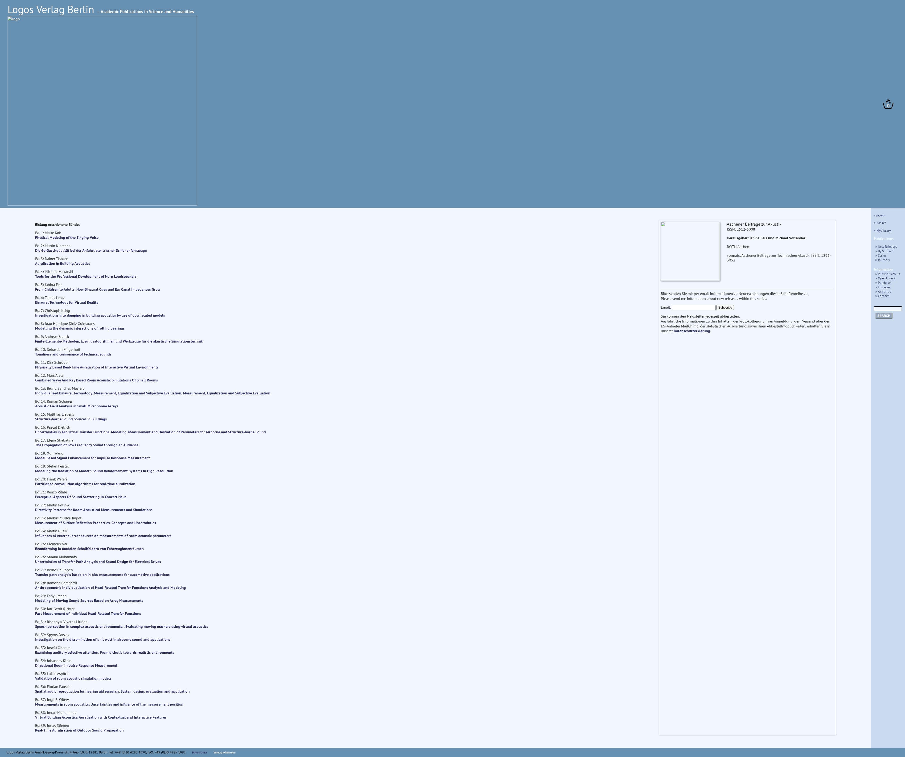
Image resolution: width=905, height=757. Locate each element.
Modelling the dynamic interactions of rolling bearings (80, 328)
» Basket (880, 222)
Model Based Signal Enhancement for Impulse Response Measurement (92, 457)
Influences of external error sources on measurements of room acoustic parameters (103, 535)
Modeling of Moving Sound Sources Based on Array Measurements (89, 600)
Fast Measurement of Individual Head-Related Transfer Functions (88, 613)
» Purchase (883, 282)
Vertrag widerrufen (225, 752)
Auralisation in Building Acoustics (62, 263)
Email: (666, 307)
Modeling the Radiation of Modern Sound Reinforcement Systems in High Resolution (104, 470)
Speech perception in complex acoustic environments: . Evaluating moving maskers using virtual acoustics (121, 626)
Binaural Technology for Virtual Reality (66, 302)
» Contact (882, 296)
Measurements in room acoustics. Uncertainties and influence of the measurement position (109, 704)
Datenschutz (199, 752)
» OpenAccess (885, 278)
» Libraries (882, 287)
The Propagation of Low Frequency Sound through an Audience (86, 445)
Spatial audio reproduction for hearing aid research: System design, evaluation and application (112, 691)
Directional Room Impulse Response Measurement (76, 665)
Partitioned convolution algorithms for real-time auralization (85, 483)
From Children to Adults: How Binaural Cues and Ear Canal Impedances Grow (97, 289)
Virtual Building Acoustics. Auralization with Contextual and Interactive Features (101, 717)
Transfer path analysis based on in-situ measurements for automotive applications (102, 574)
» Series (880, 255)
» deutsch (879, 215)
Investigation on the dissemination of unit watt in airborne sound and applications (102, 639)
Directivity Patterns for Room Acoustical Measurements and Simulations (93, 509)
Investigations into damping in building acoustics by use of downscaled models (100, 315)
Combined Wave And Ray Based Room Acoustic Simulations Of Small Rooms (96, 380)
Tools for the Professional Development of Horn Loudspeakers (85, 276)
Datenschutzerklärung (692, 330)
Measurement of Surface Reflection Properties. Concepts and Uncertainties (95, 522)
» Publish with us (887, 274)
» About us (883, 291)
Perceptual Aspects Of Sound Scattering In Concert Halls (81, 496)
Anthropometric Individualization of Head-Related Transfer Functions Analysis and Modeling (110, 587)
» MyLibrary (882, 230)
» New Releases (886, 246)
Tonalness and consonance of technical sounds (73, 354)
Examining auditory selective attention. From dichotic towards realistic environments (104, 652)
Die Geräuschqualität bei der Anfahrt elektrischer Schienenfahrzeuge (91, 250)
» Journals (882, 259)
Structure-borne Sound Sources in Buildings (71, 419)
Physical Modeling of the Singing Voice (67, 237)
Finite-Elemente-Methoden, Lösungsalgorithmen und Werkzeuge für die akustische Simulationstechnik (119, 341)
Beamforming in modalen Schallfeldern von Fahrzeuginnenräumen (89, 548)
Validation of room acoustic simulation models (73, 678)
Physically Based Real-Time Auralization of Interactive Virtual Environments (97, 367)
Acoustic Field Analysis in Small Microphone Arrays (76, 406)
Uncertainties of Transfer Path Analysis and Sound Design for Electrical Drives (98, 561)
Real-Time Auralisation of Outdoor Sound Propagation (79, 730)
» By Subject (884, 251)
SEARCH (883, 316)
